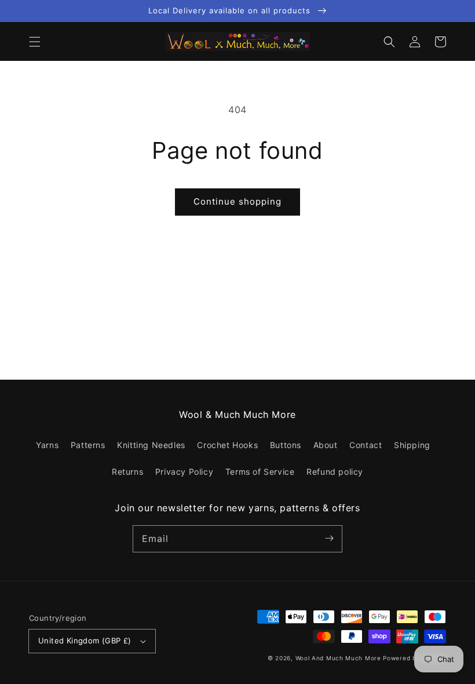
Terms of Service (260, 471)
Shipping (412, 445)
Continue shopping (237, 201)
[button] (35, 41)
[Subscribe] (329, 538)
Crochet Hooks (227, 445)
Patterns (88, 445)
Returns (127, 471)
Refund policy (334, 471)
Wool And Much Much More (338, 657)
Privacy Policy (184, 471)
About (325, 445)
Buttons (285, 445)
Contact (365, 445)
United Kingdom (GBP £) (84, 640)
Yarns (47, 445)
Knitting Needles (151, 445)
